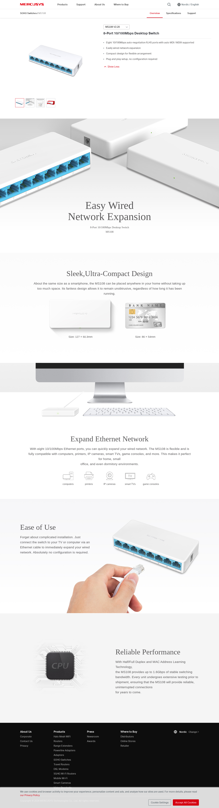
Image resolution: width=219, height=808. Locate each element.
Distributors (127, 736)
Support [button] (81, 4)
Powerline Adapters (64, 750)
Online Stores (128, 741)
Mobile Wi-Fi (60, 778)
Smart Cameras (62, 782)
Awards (91, 741)
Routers (58, 741)
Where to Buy (121, 4)
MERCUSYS (32, 4)
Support (191, 13)
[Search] (169, 4)
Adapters (59, 754)
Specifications (173, 13)
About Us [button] (99, 4)
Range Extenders (63, 745)
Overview (155, 13)
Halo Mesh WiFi (62, 736)
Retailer (125, 745)
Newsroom (93, 736)
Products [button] (62, 4)
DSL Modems (61, 768)
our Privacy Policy (29, 795)
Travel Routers (61, 764)
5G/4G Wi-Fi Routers (65, 773)
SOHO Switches (28, 13)
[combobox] (116, 27)
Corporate (26, 736)
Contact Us (26, 741)
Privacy (24, 745)
